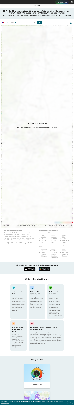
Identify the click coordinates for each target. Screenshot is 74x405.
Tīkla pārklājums (35, 22)
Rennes (64, 235)
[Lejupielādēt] (30, 269)
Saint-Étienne (65, 240)
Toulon (64, 242)
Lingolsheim (54, 257)
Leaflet (3, 225)
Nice (42, 242)
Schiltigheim (44, 256)
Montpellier (54, 238)
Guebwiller (64, 256)
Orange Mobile (9, 242)
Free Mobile (9, 244)
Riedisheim (65, 252)
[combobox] (5, 22)
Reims (63, 237)
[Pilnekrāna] (71, 22)
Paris (42, 235)
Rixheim (64, 250)
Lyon (42, 238)
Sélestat (53, 254)
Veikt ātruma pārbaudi (62, 2)
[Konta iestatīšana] (71, 2)
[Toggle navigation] (3, 2)
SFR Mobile (19, 242)
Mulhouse (43, 250)
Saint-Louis (54, 252)
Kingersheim (65, 254)
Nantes (53, 235)
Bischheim (54, 256)
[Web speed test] (37, 373)
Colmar (43, 252)
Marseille (43, 237)
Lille (52, 242)
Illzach (63, 249)
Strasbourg (54, 237)
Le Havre (64, 238)
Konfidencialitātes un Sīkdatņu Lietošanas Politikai (34, 401)
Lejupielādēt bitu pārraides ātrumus (39, 22)
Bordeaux (53, 240)
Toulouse (43, 240)
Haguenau (43, 254)
